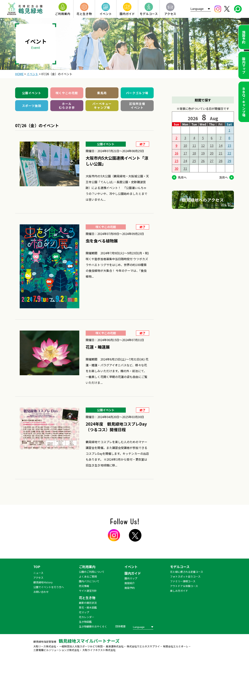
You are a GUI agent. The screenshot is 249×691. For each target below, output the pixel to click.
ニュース (38, 573)
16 (176, 153)
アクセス (38, 577)
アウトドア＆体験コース (184, 586)
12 (203, 145)
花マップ (84, 612)
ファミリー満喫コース (182, 581)
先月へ (182, 177)
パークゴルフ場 (137, 93)
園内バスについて (89, 581)
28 (220, 160)
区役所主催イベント (137, 105)
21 (220, 153)
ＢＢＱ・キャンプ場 (243, 102)
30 (176, 168)
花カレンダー (86, 617)
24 (185, 160)
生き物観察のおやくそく (93, 626)
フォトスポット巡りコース (185, 576)
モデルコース (180, 566)
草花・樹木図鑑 (88, 607)
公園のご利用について (91, 572)
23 (176, 160)
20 (211, 153)
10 (185, 145)
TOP (36, 566)
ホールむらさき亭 (67, 105)
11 (194, 145)
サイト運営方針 (88, 590)
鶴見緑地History (42, 582)
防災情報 (84, 586)
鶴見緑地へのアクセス (203, 200)
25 (194, 160)
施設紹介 (129, 583)
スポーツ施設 (31, 105)
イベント (131, 566)
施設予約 (243, 37)
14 (220, 145)
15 (229, 145)
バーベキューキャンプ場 (102, 105)
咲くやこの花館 (67, 93)
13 (211, 145)
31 (185, 168)
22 (229, 153)
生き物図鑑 (85, 622)
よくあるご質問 (88, 576)
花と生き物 (87, 597)
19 (203, 153)
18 (194, 153)
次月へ (223, 177)
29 (229, 160)
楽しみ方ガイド (179, 590)
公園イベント (31, 93)
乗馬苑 (102, 93)
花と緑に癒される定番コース (186, 572)
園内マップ (243, 65)
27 (211, 160)
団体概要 (120, 626)
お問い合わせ (41, 592)
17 (185, 153)
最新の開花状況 (88, 603)
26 (203, 160)
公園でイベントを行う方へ (48, 587)
